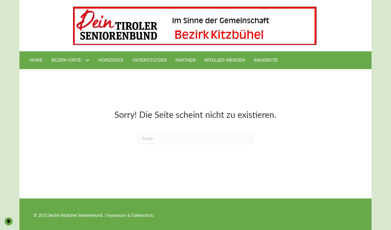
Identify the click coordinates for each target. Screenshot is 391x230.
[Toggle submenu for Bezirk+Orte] (87, 60)
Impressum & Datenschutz (130, 216)
